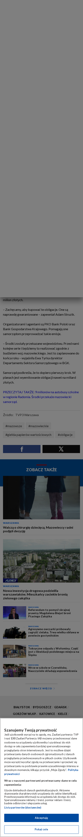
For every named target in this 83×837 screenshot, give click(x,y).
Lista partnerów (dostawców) (22, 807)
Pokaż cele (41, 829)
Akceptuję (41, 817)
